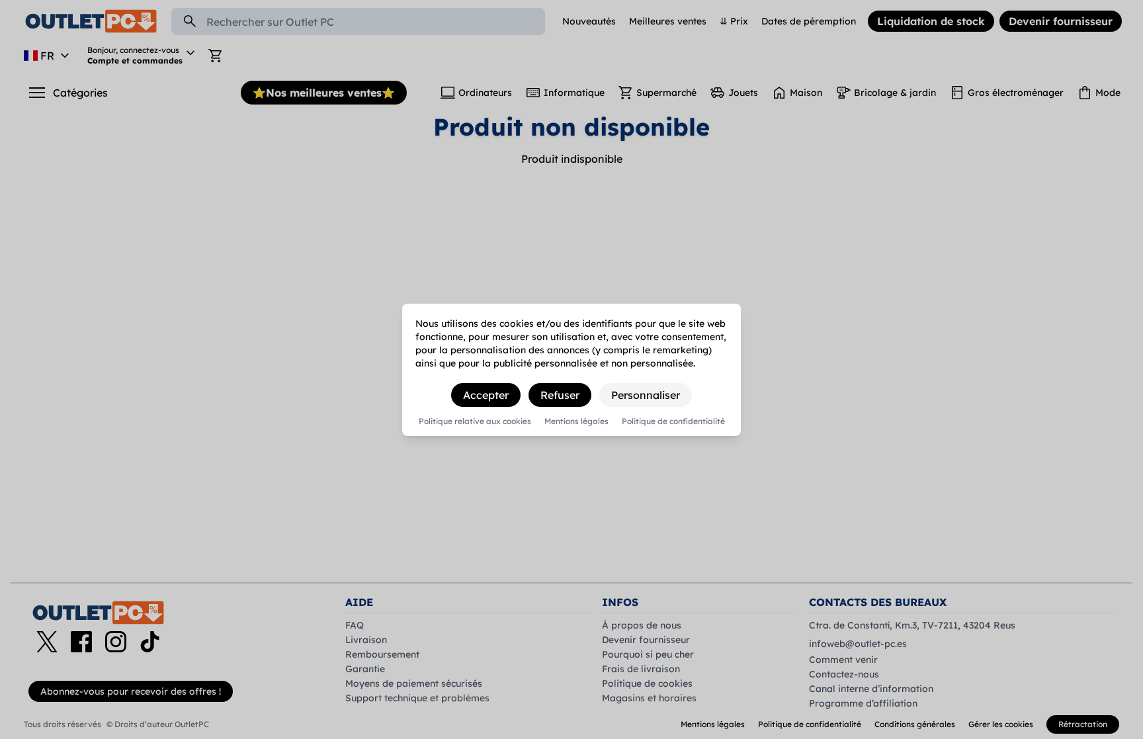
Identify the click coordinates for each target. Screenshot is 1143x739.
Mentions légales (576, 421)
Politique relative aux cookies (475, 421)
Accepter (486, 395)
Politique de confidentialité (673, 421)
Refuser (559, 395)
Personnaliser (645, 395)
